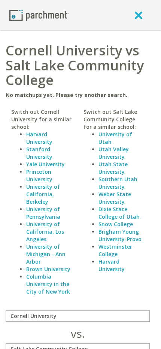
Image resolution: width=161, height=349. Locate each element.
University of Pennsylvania (43, 213)
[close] (138, 14)
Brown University (48, 269)
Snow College (115, 224)
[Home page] (39, 14)
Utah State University (113, 168)
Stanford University (39, 153)
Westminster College (115, 250)
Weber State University (114, 198)
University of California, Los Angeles (45, 232)
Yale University (45, 164)
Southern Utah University (117, 183)
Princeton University (39, 175)
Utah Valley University (113, 153)
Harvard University (39, 138)
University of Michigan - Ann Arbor (46, 254)
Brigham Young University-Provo (120, 235)
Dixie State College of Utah (119, 213)
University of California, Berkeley (43, 194)
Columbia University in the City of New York (48, 284)
